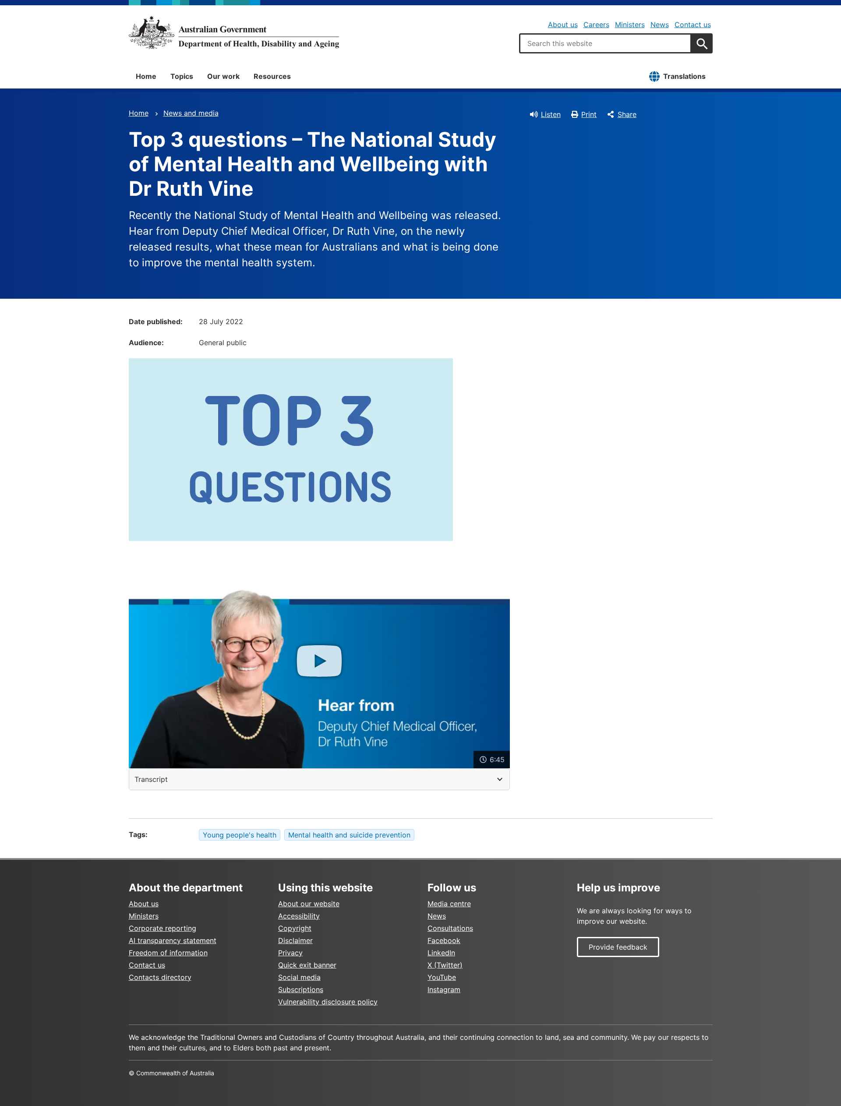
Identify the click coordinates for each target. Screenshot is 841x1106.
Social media (299, 977)
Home (146, 76)
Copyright (294, 928)
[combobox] (605, 43)
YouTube (442, 977)
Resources (272, 76)
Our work (223, 76)
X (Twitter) (445, 965)
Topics (181, 76)
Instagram (444, 989)
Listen (551, 114)
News (659, 24)
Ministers (630, 24)
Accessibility (299, 916)
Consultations (450, 928)
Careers (596, 24)
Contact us (693, 24)
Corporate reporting (162, 928)
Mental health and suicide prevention (349, 834)
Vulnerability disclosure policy (328, 1001)
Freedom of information (168, 952)
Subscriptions (300, 989)
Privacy (290, 952)
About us (563, 24)
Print (589, 114)
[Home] (234, 32)
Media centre (449, 903)
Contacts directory (160, 977)
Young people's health (239, 834)
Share (627, 114)
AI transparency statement (172, 940)
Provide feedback (618, 947)
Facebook (444, 940)
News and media (191, 113)
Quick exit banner (307, 965)
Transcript (151, 779)
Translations (684, 76)
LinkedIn (441, 952)
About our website (308, 903)
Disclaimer (295, 940)
